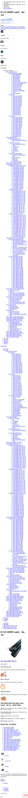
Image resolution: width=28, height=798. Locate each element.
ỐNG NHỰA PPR (11, 304)
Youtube (6, 766)
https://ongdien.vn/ (8, 8)
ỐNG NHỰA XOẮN (12, 72)
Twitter (6, 771)
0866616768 (4, 346)
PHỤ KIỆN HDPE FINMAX (14, 334)
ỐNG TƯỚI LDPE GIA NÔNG (14, 163)
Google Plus (7, 760)
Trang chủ (6, 338)
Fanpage (6, 755)
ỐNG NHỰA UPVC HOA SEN (14, 296)
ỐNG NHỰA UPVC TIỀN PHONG (15, 288)
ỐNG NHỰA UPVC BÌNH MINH (15, 238)
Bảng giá (6, 341)
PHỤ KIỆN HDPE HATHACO (14, 335)
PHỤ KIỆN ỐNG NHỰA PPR (14, 331)
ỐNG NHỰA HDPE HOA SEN (14, 319)
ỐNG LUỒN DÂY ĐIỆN (13, 337)
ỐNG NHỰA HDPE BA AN (14, 164)
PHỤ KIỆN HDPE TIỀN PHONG (15, 333)
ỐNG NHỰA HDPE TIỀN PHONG (15, 318)
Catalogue (6, 342)
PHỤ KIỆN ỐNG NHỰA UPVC (15, 321)
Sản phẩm (6, 339)
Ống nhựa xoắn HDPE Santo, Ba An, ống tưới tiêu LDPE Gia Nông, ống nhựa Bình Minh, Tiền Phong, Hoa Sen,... (13, 28)
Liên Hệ (5, 343)
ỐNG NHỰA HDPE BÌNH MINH (15, 316)
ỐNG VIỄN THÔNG (12, 137)
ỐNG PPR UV (10, 310)
